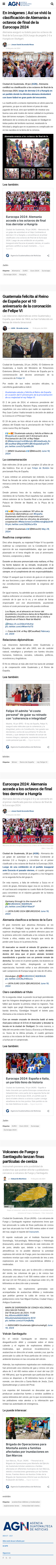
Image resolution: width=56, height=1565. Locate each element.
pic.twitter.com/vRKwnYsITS (19, 626)
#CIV (33, 1318)
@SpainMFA (23, 443)
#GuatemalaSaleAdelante (17, 1318)
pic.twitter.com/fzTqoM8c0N (19, 446)
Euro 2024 (35, 271)
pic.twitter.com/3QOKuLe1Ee (22, 524)
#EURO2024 (14, 904)
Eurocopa (46, 271)
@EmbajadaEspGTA (39, 443)
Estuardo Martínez (18, 1179)
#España (9, 436)
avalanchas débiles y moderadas (26, 1502)
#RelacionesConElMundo (20, 441)
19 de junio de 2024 (13, 48)
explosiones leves (11, 1506)
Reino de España (27, 762)
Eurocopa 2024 (10, 274)
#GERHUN (27, 904)
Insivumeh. (34, 1232)
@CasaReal (10, 443)
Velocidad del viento (30, 1506)
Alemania (16, 271)
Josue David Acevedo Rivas (22, 45)
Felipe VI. (20, 378)
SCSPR (5, 1546)
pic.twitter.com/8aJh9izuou (19, 978)
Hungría (22, 274)
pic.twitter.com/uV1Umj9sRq (19, 1320)
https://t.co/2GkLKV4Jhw (20, 624)
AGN (34, 84)
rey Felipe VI (42, 762)
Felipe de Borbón (40, 468)
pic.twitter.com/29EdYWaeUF (20, 906)
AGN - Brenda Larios (19, 328)
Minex (14, 762)
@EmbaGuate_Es (41, 441)
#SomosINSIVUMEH (19, 1315)
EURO (25, 271)
